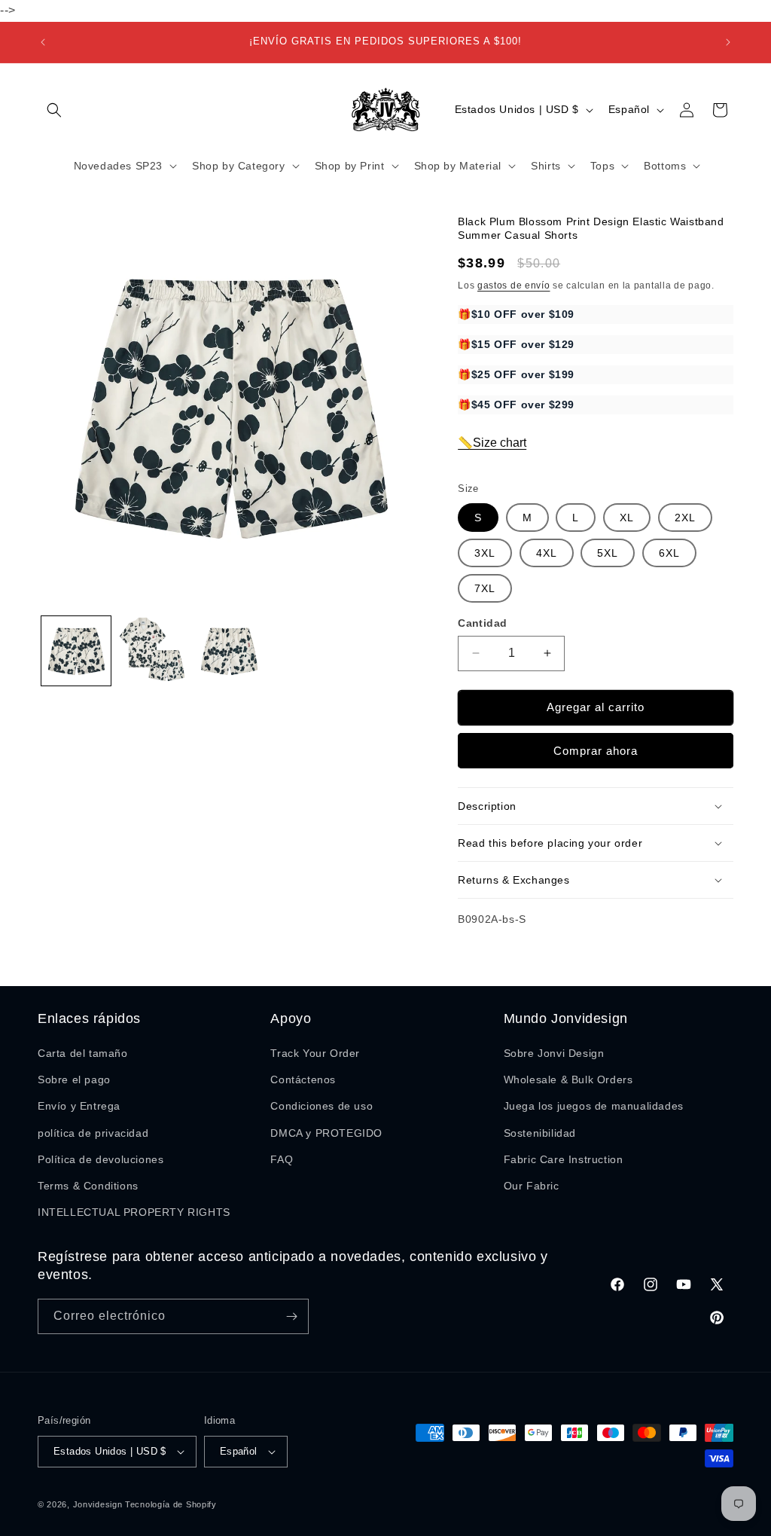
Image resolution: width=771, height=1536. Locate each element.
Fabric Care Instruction (563, 1159)
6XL (669, 553)
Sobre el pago (74, 1079)
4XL (546, 553)
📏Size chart (492, 442)
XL (627, 517)
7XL (484, 588)
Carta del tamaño (83, 1053)
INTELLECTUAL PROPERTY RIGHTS (134, 1212)
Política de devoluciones (100, 1159)
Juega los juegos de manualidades (594, 1106)
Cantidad (482, 623)
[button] (54, 110)
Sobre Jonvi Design (554, 1053)
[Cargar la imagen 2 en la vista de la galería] (152, 651)
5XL (607, 553)
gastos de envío (513, 285)
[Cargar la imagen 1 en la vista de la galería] (76, 651)
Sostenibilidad (540, 1133)
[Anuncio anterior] (42, 42)
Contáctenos (303, 1079)
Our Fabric (531, 1186)
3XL (484, 553)
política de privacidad (93, 1133)
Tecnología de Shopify (171, 1504)
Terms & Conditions (88, 1186)
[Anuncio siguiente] (728, 42)
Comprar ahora (595, 750)
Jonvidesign (98, 1504)
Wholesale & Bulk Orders (568, 1079)
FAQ (281, 1159)
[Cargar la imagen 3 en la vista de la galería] (229, 651)
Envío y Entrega (79, 1106)
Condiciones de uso (321, 1106)
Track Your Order (315, 1053)
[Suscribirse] (291, 1316)
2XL (685, 517)
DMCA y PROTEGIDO (326, 1133)
